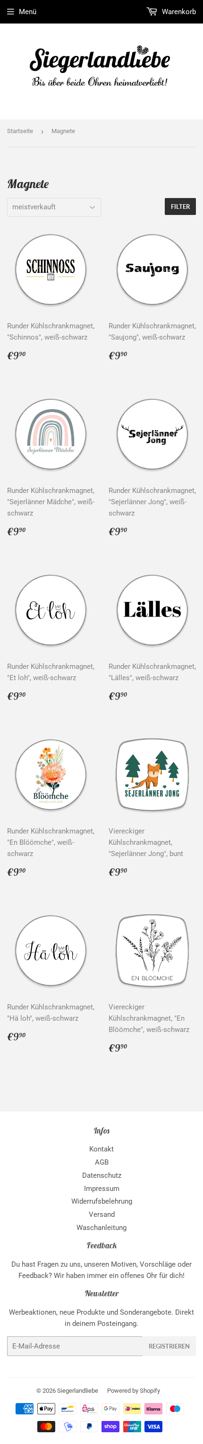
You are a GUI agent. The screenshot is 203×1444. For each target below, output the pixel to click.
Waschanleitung (101, 1227)
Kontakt (101, 1149)
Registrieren (169, 1346)
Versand (102, 1214)
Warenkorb (178, 12)
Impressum (101, 1188)
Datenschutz (101, 1175)
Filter (180, 206)
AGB (102, 1162)
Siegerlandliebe (77, 1390)
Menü (27, 12)
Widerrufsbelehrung (101, 1201)
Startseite (20, 131)
